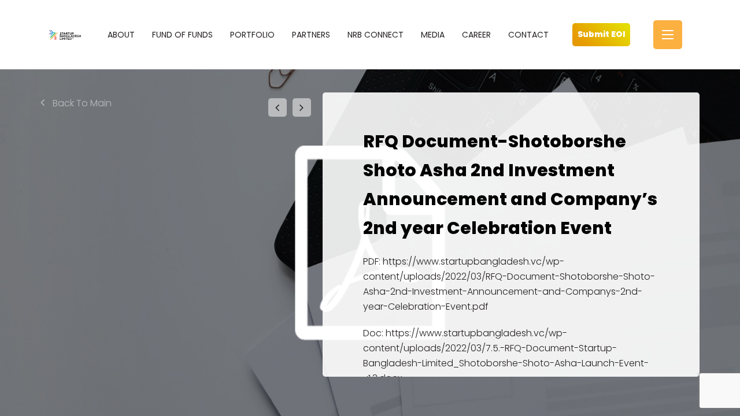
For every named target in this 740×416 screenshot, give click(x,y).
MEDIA (433, 34)
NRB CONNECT (375, 34)
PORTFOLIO (252, 34)
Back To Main (81, 103)
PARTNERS (311, 34)
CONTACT (528, 34)
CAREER (476, 34)
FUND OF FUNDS (182, 34)
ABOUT (121, 34)
